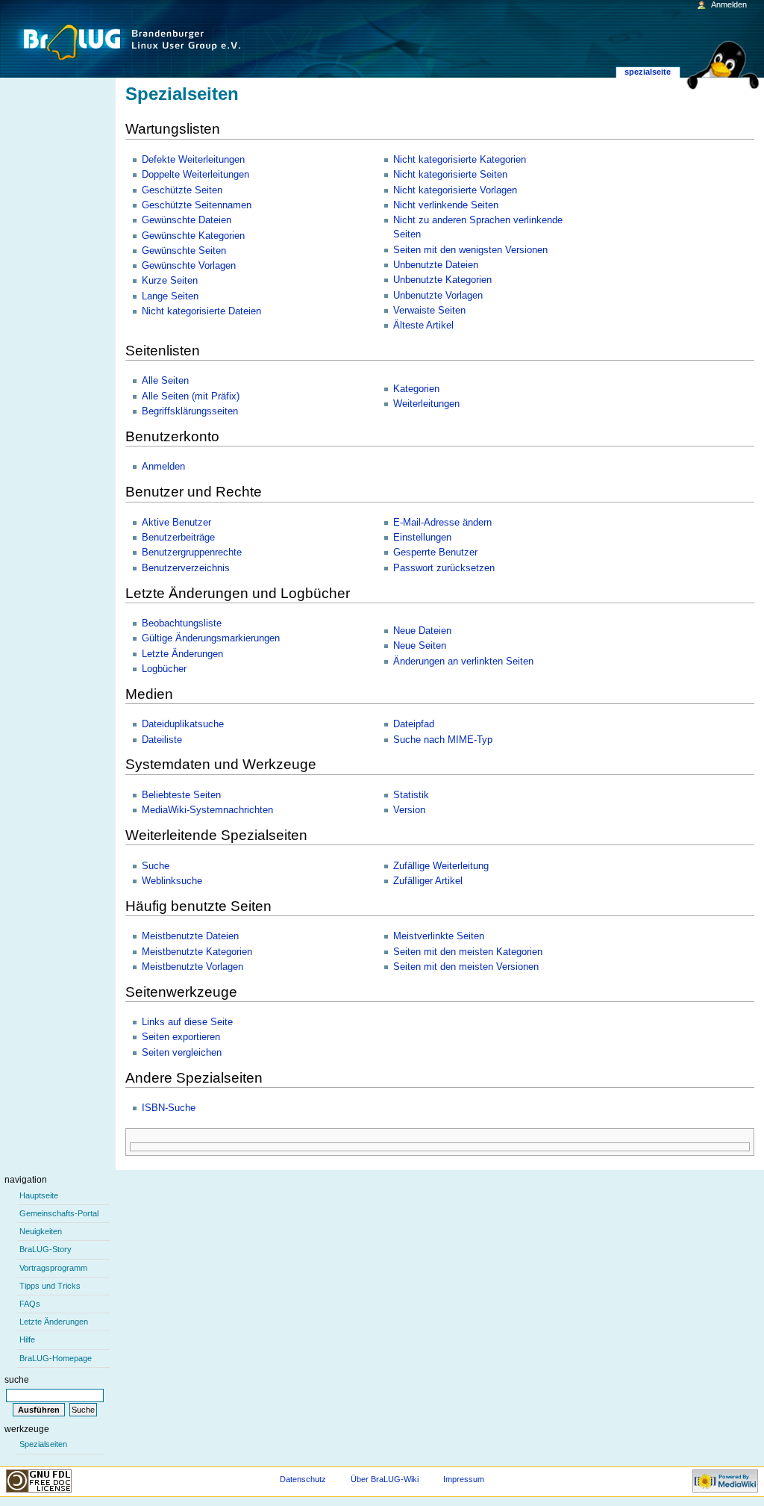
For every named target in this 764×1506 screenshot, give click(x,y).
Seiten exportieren (181, 1037)
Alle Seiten (165, 381)
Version (409, 810)
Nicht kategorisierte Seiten (450, 174)
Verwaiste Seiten (429, 310)
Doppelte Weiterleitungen (195, 174)
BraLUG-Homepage (55, 1358)
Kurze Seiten (170, 281)
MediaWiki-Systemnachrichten (207, 810)
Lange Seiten (170, 296)
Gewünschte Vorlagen (189, 266)
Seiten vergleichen (182, 1053)
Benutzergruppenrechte (192, 552)
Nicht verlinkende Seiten (445, 205)
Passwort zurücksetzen (444, 568)
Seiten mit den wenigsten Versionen (470, 250)
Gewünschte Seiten (184, 251)
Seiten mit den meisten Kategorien (467, 952)
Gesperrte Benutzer (435, 552)
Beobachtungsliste (182, 623)
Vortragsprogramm (53, 1267)
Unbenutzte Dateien (435, 265)
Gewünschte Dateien (186, 220)
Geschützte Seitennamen (196, 205)
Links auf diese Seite (187, 1022)
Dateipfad (413, 724)
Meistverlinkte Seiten (438, 936)
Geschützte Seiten (182, 190)
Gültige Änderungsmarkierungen (211, 638)
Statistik (411, 795)
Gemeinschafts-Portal (58, 1213)
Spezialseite (647, 71)
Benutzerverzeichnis (186, 568)
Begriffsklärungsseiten (190, 411)
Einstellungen (422, 537)
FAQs (29, 1303)
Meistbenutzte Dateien (190, 936)
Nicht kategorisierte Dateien (201, 311)
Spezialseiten (43, 1444)
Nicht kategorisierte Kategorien (459, 160)
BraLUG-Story (45, 1249)
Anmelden (163, 466)
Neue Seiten (419, 646)
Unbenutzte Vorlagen (438, 295)
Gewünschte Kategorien (193, 236)
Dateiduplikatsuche (183, 724)
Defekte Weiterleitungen (193, 160)
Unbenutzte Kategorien (442, 280)
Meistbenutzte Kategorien (197, 952)
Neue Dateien (422, 631)
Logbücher (164, 669)
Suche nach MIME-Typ (442, 740)
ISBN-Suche (168, 1108)
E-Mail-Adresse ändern (442, 522)
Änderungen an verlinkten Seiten (463, 661)
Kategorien (416, 389)
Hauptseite (38, 1195)
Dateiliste (162, 740)
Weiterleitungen (426, 404)
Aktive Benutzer (176, 522)
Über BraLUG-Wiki (385, 1479)
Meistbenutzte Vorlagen (192, 967)
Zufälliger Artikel (428, 881)
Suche (155, 866)
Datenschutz (303, 1479)
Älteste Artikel (423, 325)
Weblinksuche (172, 881)
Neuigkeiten (40, 1231)
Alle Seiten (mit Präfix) (190, 396)
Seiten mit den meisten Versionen (466, 967)
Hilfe (27, 1339)
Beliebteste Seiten (181, 795)
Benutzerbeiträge (178, 537)
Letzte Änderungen (182, 654)
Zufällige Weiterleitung (441, 866)
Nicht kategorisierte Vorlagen (455, 190)
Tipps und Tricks (50, 1285)
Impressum (463, 1479)
